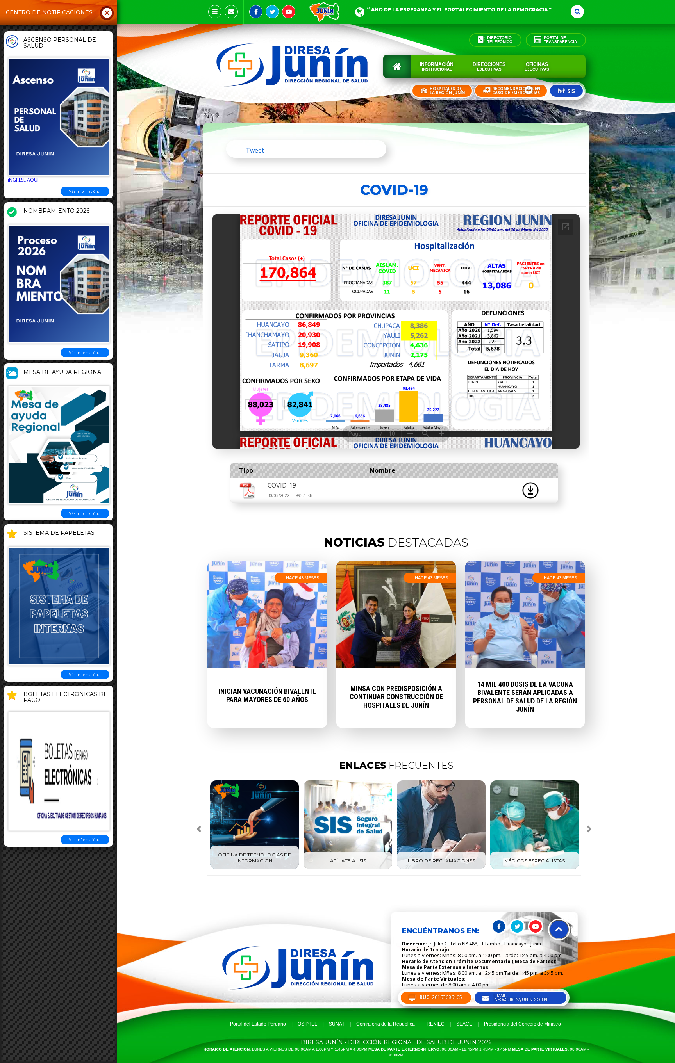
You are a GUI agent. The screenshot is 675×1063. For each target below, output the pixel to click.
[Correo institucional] (231, 11)
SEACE (464, 1024)
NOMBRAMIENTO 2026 (56, 211)
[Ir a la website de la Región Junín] (325, 12)
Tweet (255, 150)
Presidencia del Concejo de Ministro (522, 1024)
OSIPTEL (307, 1024)
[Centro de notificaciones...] (214, 11)
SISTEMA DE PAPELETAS (59, 533)
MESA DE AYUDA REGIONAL (64, 372)
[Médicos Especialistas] (534, 867)
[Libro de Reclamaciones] (441, 867)
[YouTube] (288, 11)
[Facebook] (255, 11)
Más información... (85, 191)
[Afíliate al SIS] (348, 867)
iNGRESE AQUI (23, 179)
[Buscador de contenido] (577, 11)
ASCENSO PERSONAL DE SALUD (59, 43)
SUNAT (337, 1024)
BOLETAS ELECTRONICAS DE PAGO (65, 697)
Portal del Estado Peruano (258, 1024)
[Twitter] (272, 11)
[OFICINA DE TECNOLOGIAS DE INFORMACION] (254, 867)
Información (437, 66)
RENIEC (436, 1024)
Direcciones (489, 66)
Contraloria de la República (385, 1024)
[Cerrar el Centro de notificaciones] (107, 12)
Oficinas (537, 66)
